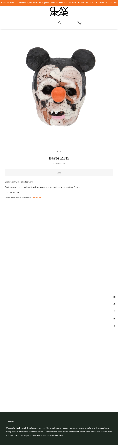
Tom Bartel (36, 197)
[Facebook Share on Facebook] (114, 297)
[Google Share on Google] (114, 311)
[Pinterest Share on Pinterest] (114, 304)
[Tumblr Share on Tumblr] (114, 325)
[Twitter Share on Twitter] (114, 318)
